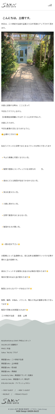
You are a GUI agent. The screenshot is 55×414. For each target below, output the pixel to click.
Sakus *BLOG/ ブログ (9, 352)
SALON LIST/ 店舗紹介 (9, 344)
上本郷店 (15, 363)
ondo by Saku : (7, 379)
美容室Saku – (6, 363)
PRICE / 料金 (5, 348)
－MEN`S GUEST (23, 390)
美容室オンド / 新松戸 (21, 379)
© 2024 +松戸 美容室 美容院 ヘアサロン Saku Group (27, 409)
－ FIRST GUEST (7, 390)
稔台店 (14, 367)
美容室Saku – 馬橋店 (9, 371)
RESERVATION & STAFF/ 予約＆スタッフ (16, 340)
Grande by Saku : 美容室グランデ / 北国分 (17, 375)
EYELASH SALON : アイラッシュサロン (15, 383)
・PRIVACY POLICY (21, 394)
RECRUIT (6, 394)
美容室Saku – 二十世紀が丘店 (12, 359)
